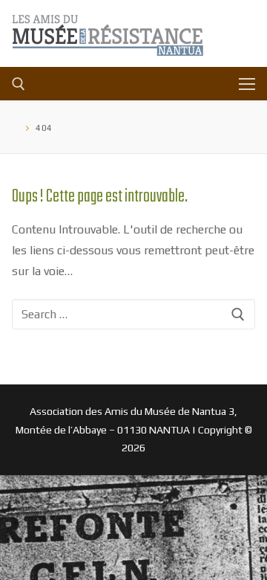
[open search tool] (18, 84)
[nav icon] (247, 84)
